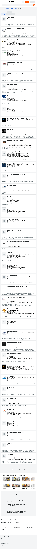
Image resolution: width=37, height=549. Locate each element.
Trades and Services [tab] (17, 522)
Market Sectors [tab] (10, 522)
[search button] (34, 5)
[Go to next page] (24, 469)
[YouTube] (8, 536)
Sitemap (2, 545)
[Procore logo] (5, 1)
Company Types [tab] (3, 522)
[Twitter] (4, 536)
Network (12, 1)
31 (22, 469)
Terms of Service (3, 541)
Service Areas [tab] (23, 522)
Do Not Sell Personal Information (5, 543)
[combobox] (27, 5)
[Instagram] (6, 536)
